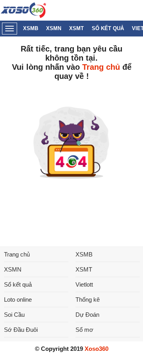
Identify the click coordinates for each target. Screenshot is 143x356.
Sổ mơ (84, 329)
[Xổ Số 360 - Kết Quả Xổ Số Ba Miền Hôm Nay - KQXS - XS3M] (23, 16)
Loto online (18, 299)
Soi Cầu (14, 314)
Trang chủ (101, 67)
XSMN (53, 28)
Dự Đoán (87, 314)
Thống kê (87, 299)
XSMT (76, 28)
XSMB (30, 28)
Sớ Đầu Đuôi (21, 329)
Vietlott (84, 284)
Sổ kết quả (108, 28)
